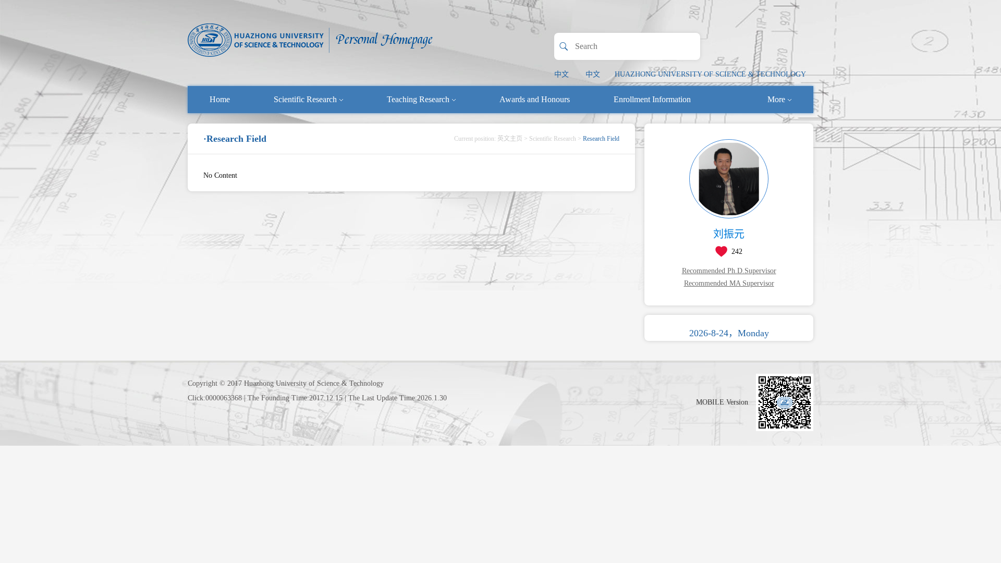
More (776, 99)
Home (220, 99)
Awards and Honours (534, 99)
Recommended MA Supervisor (729, 283)
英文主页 (509, 138)
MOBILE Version (722, 402)
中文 (561, 74)
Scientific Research (305, 99)
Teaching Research (418, 99)
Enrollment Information (652, 99)
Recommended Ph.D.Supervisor (729, 271)
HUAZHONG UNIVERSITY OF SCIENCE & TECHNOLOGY (710, 74)
